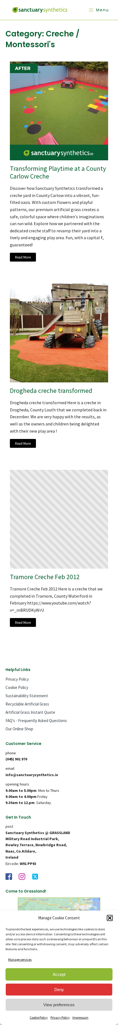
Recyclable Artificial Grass (27, 704)
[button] (110, 918)
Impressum (80, 1017)
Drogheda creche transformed (51, 391)
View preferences (59, 1004)
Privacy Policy (60, 1017)
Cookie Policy (39, 1017)
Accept (59, 974)
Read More (23, 257)
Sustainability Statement (26, 695)
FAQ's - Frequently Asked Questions (36, 720)
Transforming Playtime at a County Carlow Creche (58, 173)
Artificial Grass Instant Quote (30, 712)
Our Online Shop (19, 728)
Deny (59, 989)
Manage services (20, 959)
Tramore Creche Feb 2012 (45, 577)
